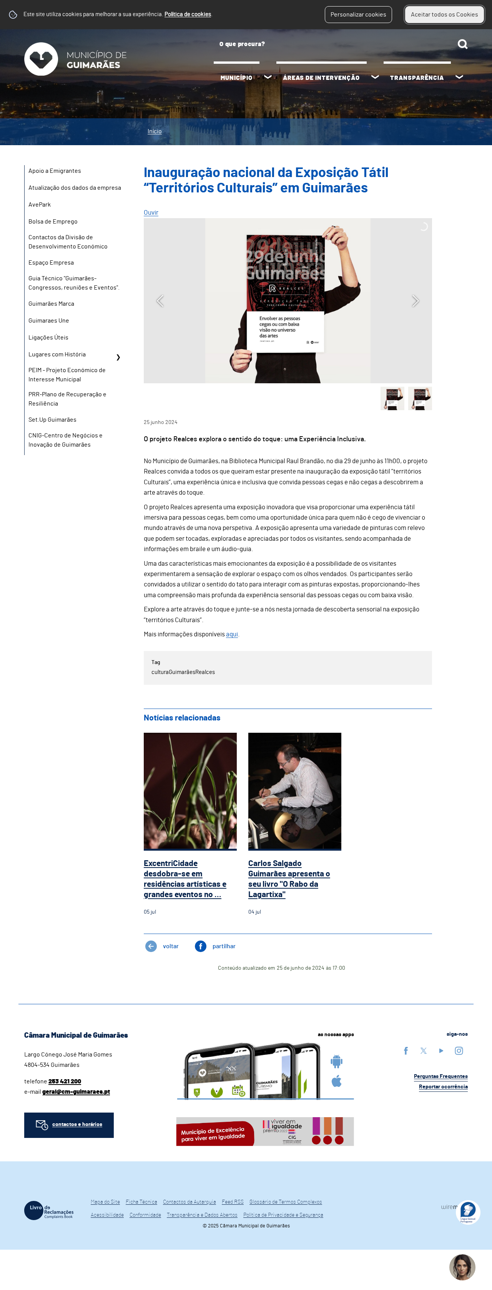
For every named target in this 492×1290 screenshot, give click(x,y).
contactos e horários (77, 1124)
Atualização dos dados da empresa (74, 188)
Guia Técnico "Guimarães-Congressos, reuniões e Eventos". (74, 283)
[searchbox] (341, 44)
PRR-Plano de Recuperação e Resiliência (67, 399)
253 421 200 (64, 1081)
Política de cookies (188, 14)
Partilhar (224, 946)
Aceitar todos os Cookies (444, 15)
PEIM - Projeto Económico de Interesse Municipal (67, 375)
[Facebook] (406, 1051)
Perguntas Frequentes (441, 1076)
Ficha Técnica (141, 1202)
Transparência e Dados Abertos (202, 1215)
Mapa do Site (105, 1202)
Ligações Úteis (48, 338)
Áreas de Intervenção (321, 78)
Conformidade (145, 1215)
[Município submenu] (267, 77)
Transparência (417, 78)
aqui (232, 634)
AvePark (39, 205)
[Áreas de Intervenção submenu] (375, 77)
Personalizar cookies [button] (358, 15)
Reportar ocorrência (443, 1087)
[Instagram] (459, 1051)
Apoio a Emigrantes (54, 171)
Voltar (171, 946)
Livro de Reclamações (48, 1210)
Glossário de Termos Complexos (285, 1202)
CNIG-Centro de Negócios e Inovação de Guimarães (65, 440)
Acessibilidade (107, 1215)
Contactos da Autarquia (189, 1202)
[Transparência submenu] (459, 77)
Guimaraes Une (48, 321)
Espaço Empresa (51, 263)
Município (237, 78)
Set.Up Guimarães (52, 420)
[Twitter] (423, 1051)
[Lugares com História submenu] (118, 357)
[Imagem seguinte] (415, 301)
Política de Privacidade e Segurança (283, 1215)
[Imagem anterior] (160, 301)
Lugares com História (57, 354)
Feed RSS (233, 1202)
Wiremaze (454, 1207)
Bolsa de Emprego (53, 222)
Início (155, 131)
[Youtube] (441, 1051)
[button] (392, 399)
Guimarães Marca (51, 304)
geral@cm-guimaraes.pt (76, 1092)
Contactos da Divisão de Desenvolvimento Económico (68, 242)
